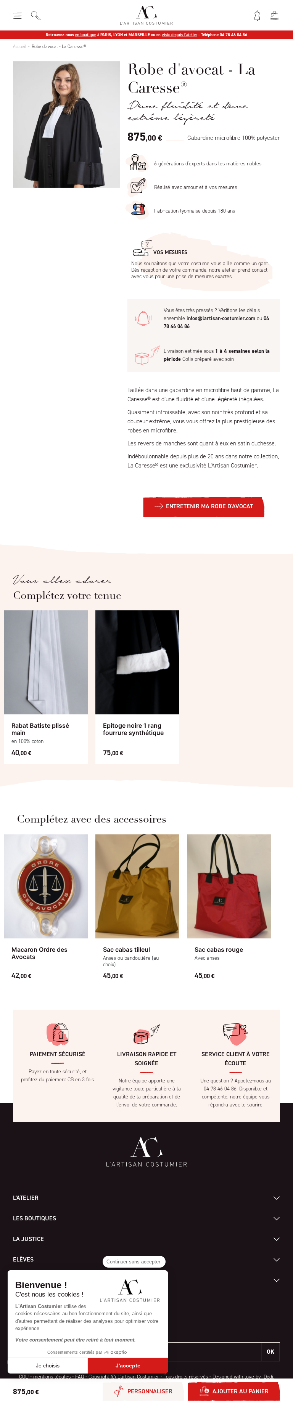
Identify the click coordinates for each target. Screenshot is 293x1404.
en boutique (85, 35)
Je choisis (48, 1365)
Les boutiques (34, 1218)
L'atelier (26, 1198)
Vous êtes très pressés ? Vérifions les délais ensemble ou (216, 318)
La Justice (28, 1239)
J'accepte (128, 1365)
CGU (24, 1376)
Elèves (23, 1259)
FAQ (79, 1376)
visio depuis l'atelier (179, 35)
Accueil (19, 46)
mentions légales (52, 1376)
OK (270, 1352)
